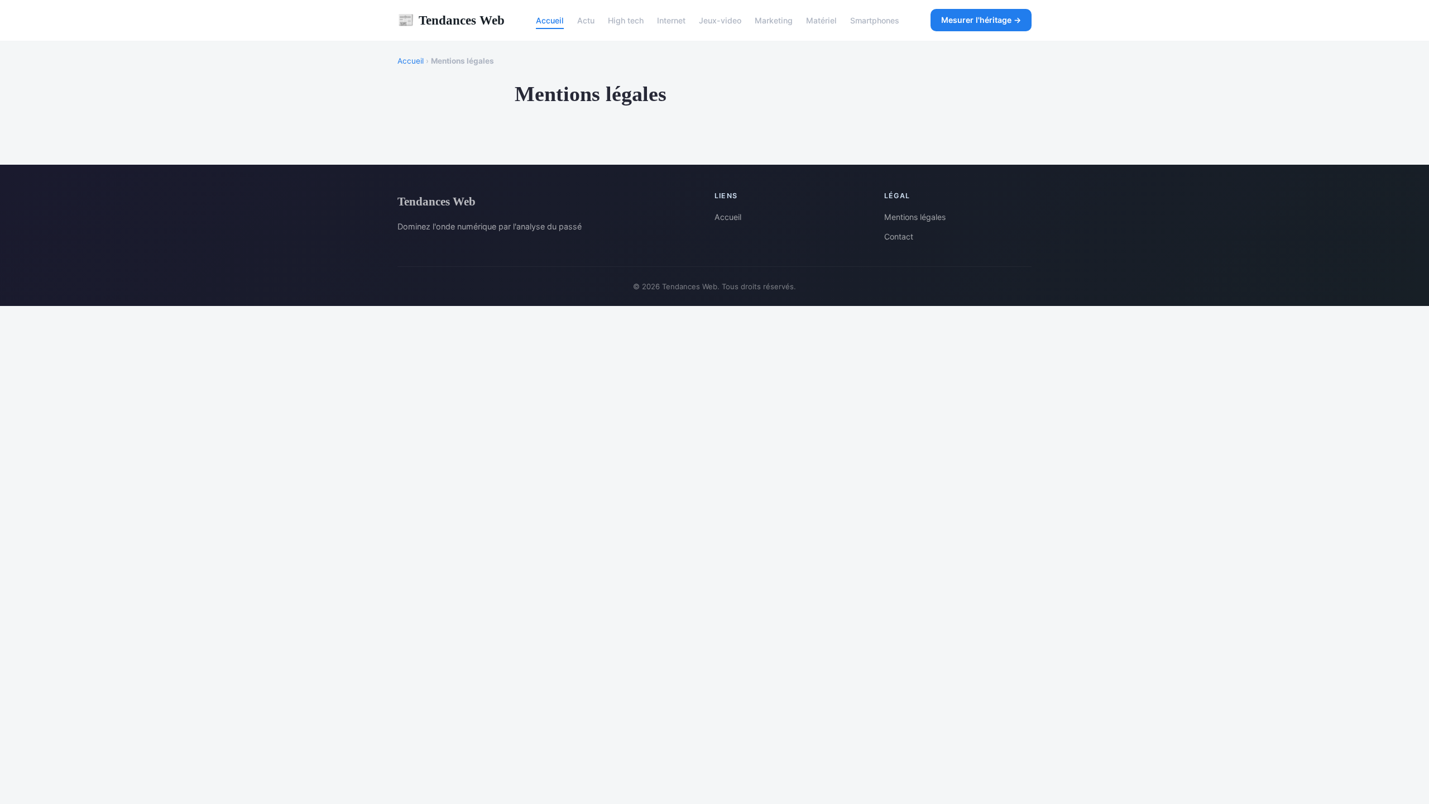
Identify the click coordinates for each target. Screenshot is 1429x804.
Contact (898, 236)
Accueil (550, 20)
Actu (585, 20)
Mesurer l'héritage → (981, 20)
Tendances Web (451, 20)
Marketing (774, 20)
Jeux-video (720, 20)
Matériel (821, 20)
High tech (626, 20)
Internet (671, 20)
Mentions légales (915, 217)
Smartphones (874, 20)
